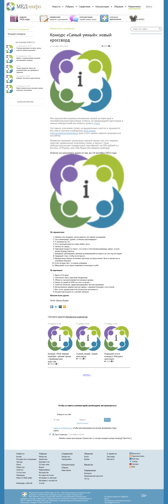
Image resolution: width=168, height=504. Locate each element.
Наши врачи (66, 470)
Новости (56, 6)
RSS (133, 467)
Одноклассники (137, 456)
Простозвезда (61, 434)
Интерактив (43, 472)
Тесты (86, 478)
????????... (87, 375)
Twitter (134, 461)
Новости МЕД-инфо (24, 478)
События (19, 470)
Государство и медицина (26, 459)
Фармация (20, 475)
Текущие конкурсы (16, 33)
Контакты (110, 459)
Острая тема (44, 464)
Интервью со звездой (47, 478)
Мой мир (135, 459)
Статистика (21, 472)
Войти (149, 6)
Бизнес (19, 456)
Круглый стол (44, 462)
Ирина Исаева (62, 300)
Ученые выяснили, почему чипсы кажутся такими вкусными (28, 48)
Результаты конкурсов (18, 29)
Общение (118, 6)
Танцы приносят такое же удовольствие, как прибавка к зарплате (27, 69)
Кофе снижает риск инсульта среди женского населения (29, 88)
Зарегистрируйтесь (62, 428)
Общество (20, 467)
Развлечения (134, 6)
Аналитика (43, 459)
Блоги (86, 456)
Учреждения (66, 459)
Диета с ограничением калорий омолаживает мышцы (28, 58)
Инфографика (44, 470)
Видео (41, 467)
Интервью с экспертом (48, 480)
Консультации (102, 6)
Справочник (84, 6)
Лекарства (66, 456)
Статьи (42, 483)
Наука (18, 464)
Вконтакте (135, 453)
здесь (97, 123)
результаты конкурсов (76, 316)
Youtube (134, 464)
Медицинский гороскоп (93, 476)
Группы (86, 459)
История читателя (46, 475)
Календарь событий (24, 483)
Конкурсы (88, 473)
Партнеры (111, 456)
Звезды (19, 462)
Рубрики (69, 6)
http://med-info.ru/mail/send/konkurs (73, 132)
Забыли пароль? (82, 423)
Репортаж (43, 456)
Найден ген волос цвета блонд (28, 77)
